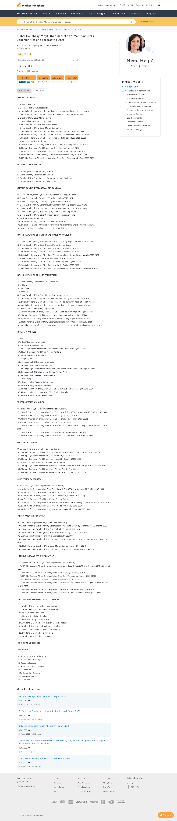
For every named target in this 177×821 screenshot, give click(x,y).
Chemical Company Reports (139, 106)
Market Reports (83, 779)
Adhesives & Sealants (136, 94)
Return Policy (107, 787)
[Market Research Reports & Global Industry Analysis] (31, 5)
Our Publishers (59, 787)
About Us (57, 779)
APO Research (23, 48)
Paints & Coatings (134, 129)
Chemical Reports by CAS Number (141, 102)
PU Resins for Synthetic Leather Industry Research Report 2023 (49, 711)
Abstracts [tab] (24, 90)
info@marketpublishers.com (107, 5)
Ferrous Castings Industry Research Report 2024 (42, 696)
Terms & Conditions (110, 779)
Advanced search (147, 22)
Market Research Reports (26, 29)
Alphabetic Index (84, 787)
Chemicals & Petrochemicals (137, 91)
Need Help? (72, 78)
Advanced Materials (135, 98)
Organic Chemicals (135, 121)
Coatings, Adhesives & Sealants (140, 110)
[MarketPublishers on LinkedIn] (137, 787)
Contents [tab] (40, 90)
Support (167, 815)
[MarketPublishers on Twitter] (132, 787)
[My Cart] (159, 4)
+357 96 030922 (127, 5)
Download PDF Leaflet (28, 71)
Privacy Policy (107, 783)
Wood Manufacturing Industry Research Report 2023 (44, 758)
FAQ (150, 5)
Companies (151, 13)
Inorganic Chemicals (135, 114)
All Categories (129, 86)
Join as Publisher (135, 778)
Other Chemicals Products (138, 125)
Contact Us (140, 5)
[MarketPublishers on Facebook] (128, 787)
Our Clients (58, 783)
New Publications (84, 783)
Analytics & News (84, 791)
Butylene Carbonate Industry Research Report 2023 (44, 726)
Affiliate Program (109, 791)
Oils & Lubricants (134, 118)
